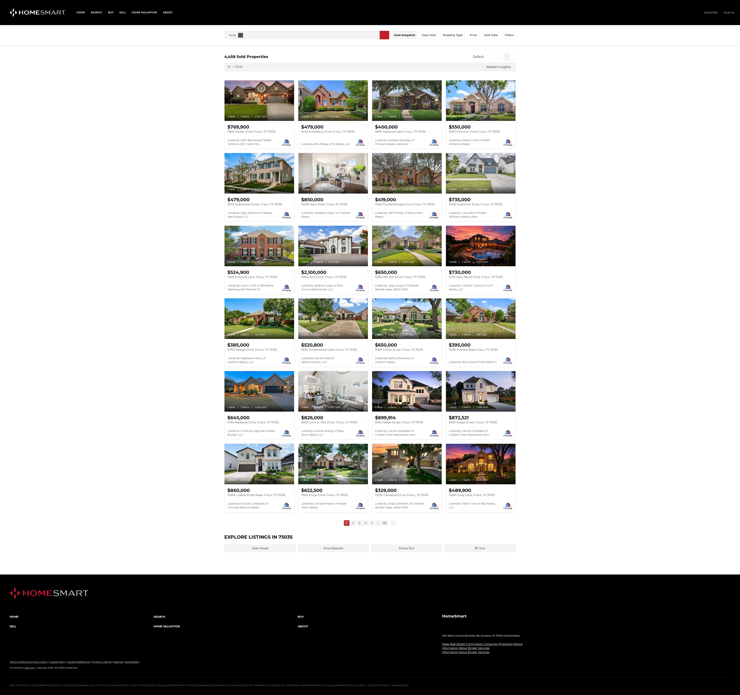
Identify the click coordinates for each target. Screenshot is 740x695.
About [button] (168, 12)
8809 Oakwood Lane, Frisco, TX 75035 (400, 131)
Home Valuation (144, 12)
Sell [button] (122, 12)
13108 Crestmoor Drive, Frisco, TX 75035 (475, 204)
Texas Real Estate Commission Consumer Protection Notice (482, 644)
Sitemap (118, 661)
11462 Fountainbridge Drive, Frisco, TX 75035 (405, 204)
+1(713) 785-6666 (453, 628)
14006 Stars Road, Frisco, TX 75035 (324, 204)
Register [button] (711, 12)
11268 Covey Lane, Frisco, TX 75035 (472, 495)
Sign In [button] (729, 12)
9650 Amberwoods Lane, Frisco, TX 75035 (329, 349)
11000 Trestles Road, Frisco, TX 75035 (473, 349)
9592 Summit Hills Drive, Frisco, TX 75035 (329, 422)
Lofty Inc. (29, 667)
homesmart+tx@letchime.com (488, 628)
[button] (37, 12)
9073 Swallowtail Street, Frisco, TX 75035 (254, 204)
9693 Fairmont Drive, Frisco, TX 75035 (474, 131)
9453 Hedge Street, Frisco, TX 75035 (399, 422)
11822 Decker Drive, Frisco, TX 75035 (251, 131)
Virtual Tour (407, 548)
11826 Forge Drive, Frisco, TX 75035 (324, 495)
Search (96, 12)
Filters (509, 35)
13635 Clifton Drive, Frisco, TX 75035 (399, 349)
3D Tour (480, 548)
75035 (232, 35)
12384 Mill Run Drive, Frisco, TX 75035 (400, 277)
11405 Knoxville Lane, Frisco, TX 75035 (252, 277)
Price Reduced (333, 548)
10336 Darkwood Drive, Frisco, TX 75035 (401, 495)
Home (81, 12)
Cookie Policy (57, 661)
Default (478, 57)
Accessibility (132, 661)
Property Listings (102, 661)
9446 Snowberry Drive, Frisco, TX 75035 (328, 131)
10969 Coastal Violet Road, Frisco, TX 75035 (256, 495)
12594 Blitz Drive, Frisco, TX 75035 (324, 277)
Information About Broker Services (465, 648)
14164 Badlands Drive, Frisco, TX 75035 (253, 422)
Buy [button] (111, 12)
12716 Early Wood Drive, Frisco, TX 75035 (476, 277)
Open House (260, 548)
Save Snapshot (404, 35)
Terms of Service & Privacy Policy (29, 661)
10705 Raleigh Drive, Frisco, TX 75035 (252, 349)
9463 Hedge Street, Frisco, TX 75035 (473, 422)
